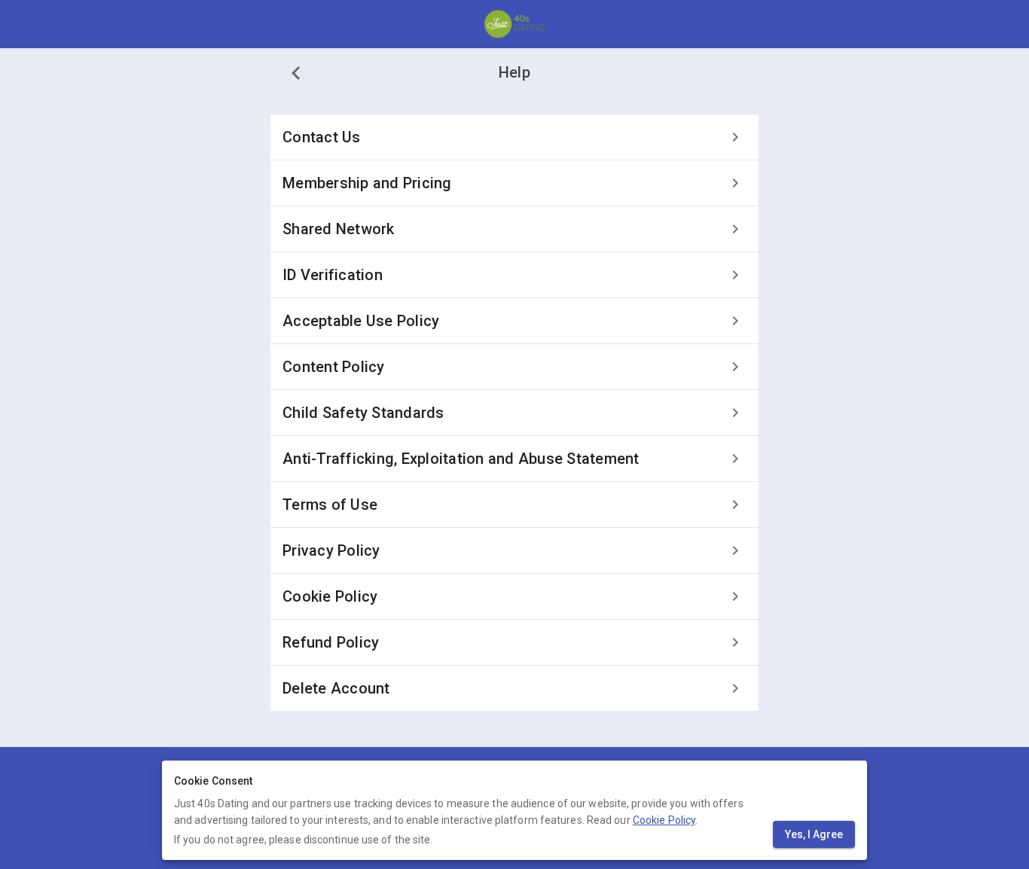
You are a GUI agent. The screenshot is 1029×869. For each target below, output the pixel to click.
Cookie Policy (664, 820)
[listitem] (514, 137)
